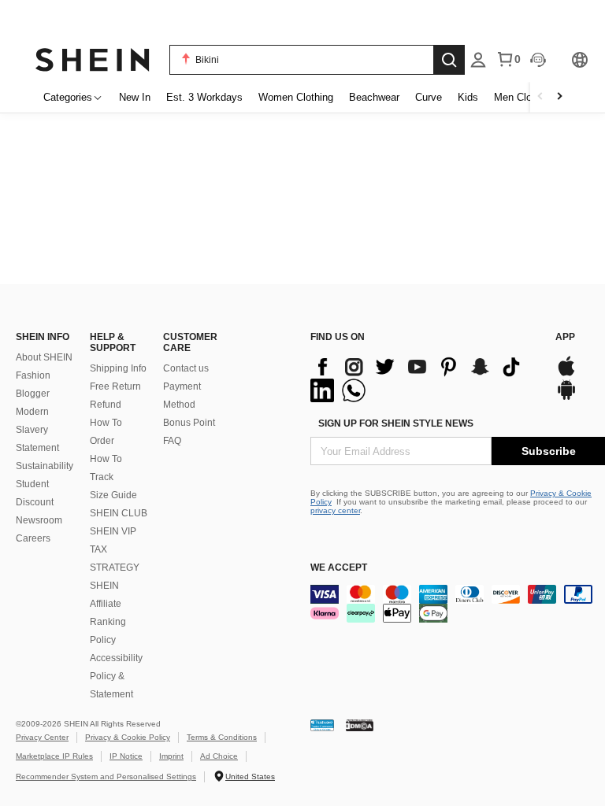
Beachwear (374, 97)
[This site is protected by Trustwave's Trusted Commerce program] (322, 724)
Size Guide (113, 495)
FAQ (172, 440)
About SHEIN (44, 357)
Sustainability (44, 465)
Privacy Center (42, 737)
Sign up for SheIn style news (395, 423)
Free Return (115, 386)
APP (565, 336)
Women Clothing (295, 97)
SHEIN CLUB (118, 513)
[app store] (566, 374)
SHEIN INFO (42, 336)
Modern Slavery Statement (37, 429)
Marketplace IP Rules (54, 756)
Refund (105, 404)
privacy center (335, 510)
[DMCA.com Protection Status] (359, 724)
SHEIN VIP (113, 531)
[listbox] (478, 59)
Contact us (186, 368)
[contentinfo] (425, 378)
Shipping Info (118, 368)
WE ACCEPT (338, 567)
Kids (468, 97)
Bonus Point (189, 422)
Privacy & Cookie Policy (127, 737)
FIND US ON (337, 336)
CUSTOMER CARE (190, 342)
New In (134, 97)
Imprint (171, 756)
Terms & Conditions (222, 737)
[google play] (566, 398)
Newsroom (39, 520)
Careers (33, 538)
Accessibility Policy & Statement (116, 676)
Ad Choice (219, 756)
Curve (428, 97)
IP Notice (126, 756)
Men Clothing (524, 97)
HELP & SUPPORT (112, 342)
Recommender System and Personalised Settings (106, 776)
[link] (302, 19)
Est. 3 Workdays (204, 97)
